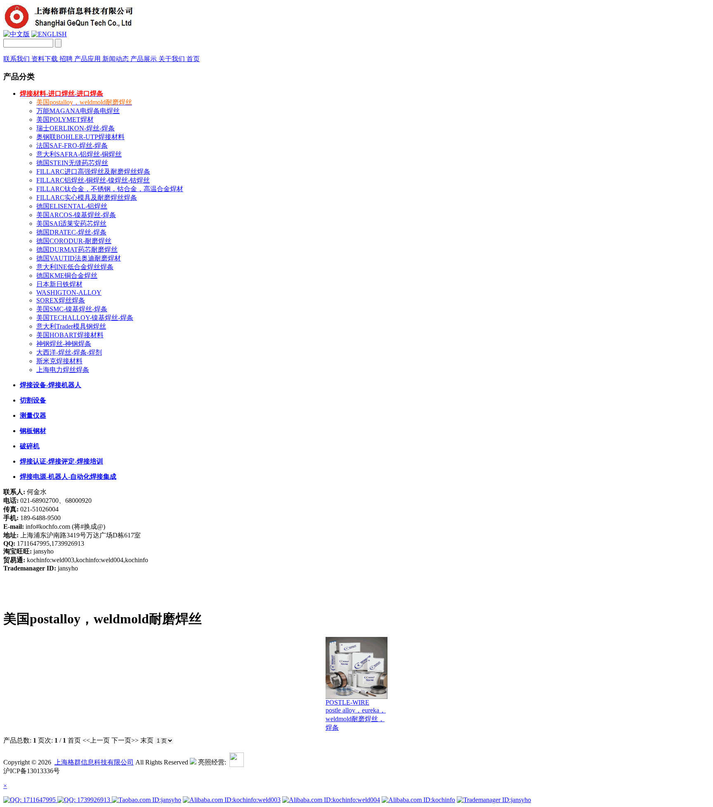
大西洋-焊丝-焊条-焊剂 (69, 352)
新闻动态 (116, 58)
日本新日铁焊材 (59, 284)
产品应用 (88, 58)
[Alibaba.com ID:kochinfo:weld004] (331, 799)
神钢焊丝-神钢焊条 (63, 343)
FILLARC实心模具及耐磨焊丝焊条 (86, 197)
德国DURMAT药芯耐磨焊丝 (77, 249)
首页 (193, 58)
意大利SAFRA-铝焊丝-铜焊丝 (79, 154)
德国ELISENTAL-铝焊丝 (71, 206)
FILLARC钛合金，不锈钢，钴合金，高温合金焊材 (109, 188)
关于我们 (172, 58)
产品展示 (144, 58)
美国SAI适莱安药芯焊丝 (71, 223)
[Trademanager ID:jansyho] (494, 799)
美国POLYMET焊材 (65, 119)
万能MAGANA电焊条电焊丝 (78, 110)
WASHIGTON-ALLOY (69, 292)
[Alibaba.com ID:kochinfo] (418, 799)
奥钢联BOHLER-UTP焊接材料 (80, 136)
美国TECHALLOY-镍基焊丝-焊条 (84, 317)
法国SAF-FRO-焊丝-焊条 (72, 145)
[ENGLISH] (49, 34)
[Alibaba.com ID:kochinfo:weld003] (232, 799)
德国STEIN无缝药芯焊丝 (72, 162)
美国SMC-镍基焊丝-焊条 (71, 308)
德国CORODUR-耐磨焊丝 (73, 240)
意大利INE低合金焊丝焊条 (74, 266)
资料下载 (45, 58)
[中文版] (16, 34)
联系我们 (17, 58)
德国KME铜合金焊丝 (66, 275)
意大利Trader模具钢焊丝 (71, 326)
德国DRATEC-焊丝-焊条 (71, 232)
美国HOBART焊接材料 (70, 334)
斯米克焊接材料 (59, 360)
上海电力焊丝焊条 (62, 369)
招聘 (66, 58)
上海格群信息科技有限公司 (94, 762)
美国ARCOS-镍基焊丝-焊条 (76, 214)
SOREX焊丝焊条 (60, 300)
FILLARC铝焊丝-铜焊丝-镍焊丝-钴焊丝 (93, 180)
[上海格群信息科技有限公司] (71, 27)
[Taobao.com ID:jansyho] (146, 799)
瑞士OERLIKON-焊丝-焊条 (75, 128)
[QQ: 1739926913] (84, 799)
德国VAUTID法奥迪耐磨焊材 (78, 258)
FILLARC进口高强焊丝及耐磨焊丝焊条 (93, 171)
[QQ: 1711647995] (30, 799)
